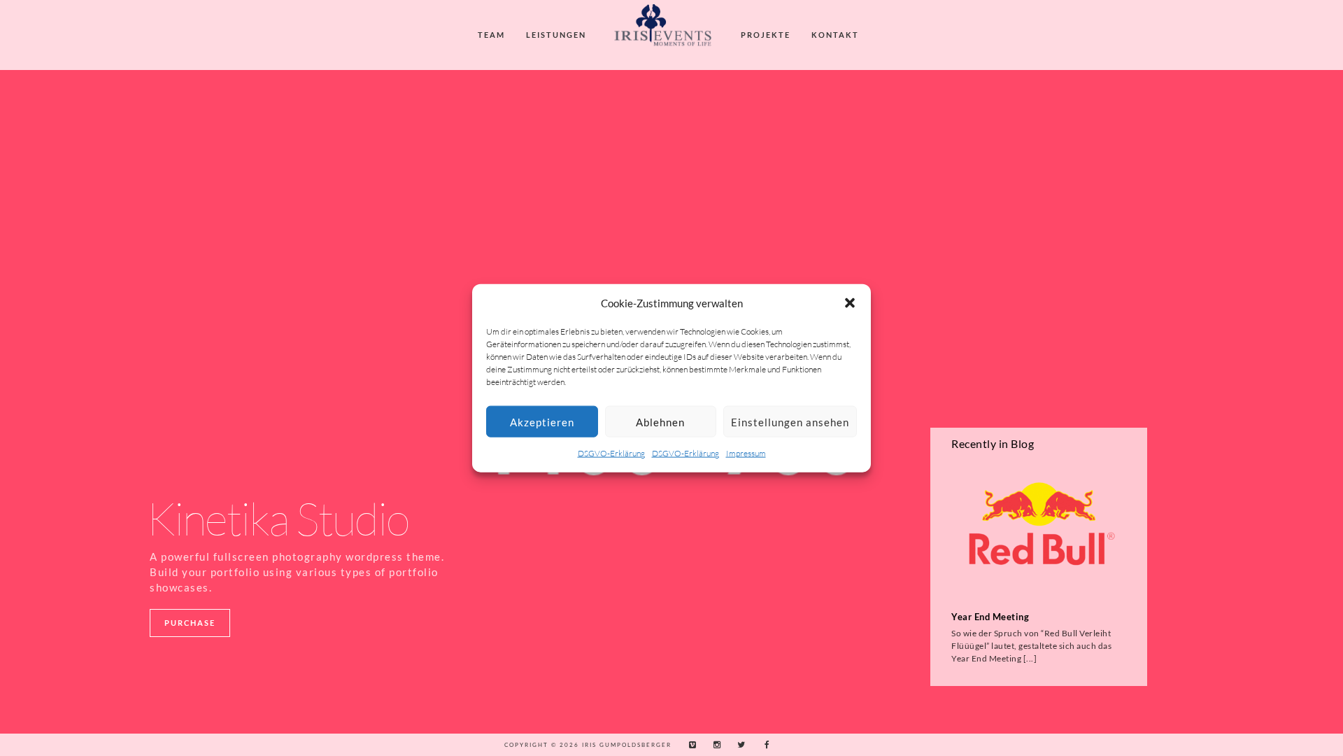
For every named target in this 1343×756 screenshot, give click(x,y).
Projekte (765, 34)
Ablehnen (660, 422)
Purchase (189, 622)
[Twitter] (738, 745)
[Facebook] (762, 745)
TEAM (491, 34)
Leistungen (556, 34)
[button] (850, 303)
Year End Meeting (990, 617)
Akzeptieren (542, 422)
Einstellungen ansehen (790, 422)
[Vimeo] (689, 745)
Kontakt (835, 34)
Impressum (746, 453)
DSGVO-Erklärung (611, 453)
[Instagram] (713, 745)
